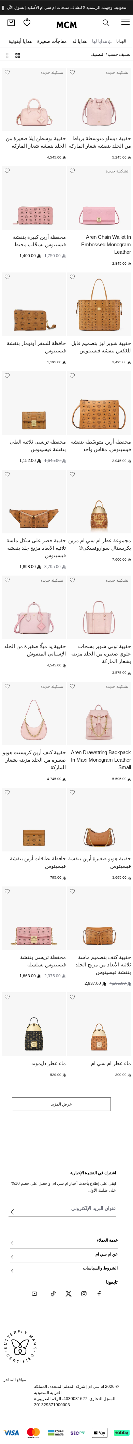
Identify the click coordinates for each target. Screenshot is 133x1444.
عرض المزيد (61, 1104)
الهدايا (121, 41)
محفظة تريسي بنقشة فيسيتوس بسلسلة (43, 960)
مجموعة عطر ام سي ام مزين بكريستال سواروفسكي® (99, 544)
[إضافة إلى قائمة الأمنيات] (72, 72)
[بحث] (106, 23)
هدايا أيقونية (20, 41)
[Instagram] (84, 1293)
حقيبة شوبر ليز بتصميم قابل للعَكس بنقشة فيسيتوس (101, 346)
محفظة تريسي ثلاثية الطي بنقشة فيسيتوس (38, 445)
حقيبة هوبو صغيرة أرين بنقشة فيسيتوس (99, 862)
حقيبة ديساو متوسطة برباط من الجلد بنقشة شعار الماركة (100, 142)
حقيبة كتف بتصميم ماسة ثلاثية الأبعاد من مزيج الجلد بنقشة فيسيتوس (103, 964)
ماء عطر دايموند (48, 1063)
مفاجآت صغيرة (52, 41)
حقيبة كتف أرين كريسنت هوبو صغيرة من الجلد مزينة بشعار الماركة (34, 759)
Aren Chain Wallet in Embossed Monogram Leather (106, 244)
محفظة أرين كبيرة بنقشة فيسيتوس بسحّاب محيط (39, 240)
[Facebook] (99, 1293)
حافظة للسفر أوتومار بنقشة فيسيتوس (36, 346)
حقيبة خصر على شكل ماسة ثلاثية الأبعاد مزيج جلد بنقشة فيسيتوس (36, 547)
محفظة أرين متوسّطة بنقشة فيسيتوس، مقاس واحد (101, 445)
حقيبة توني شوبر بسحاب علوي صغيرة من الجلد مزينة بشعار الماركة (101, 653)
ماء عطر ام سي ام (111, 1063)
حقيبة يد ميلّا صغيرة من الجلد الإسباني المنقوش (35, 650)
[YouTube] (34, 1293)
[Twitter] (68, 1293)
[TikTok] (53, 1293)
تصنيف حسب (118, 54)
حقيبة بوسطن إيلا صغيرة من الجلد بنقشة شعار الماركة (36, 142)
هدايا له (79, 41)
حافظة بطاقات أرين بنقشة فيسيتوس (38, 862)
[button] (8, 54)
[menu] (125, 22)
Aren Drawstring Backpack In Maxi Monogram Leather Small (101, 759)
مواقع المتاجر (14, 1379)
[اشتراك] (15, 1211)
